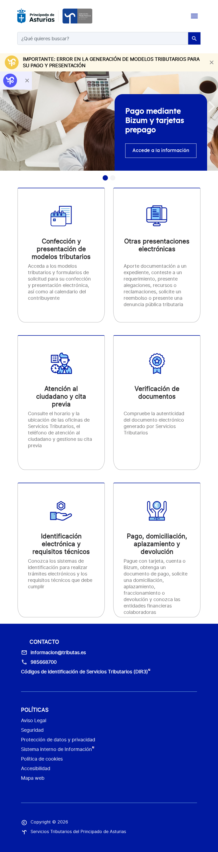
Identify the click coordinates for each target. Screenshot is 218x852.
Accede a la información (160, 150)
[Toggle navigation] (194, 16)
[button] (211, 107)
